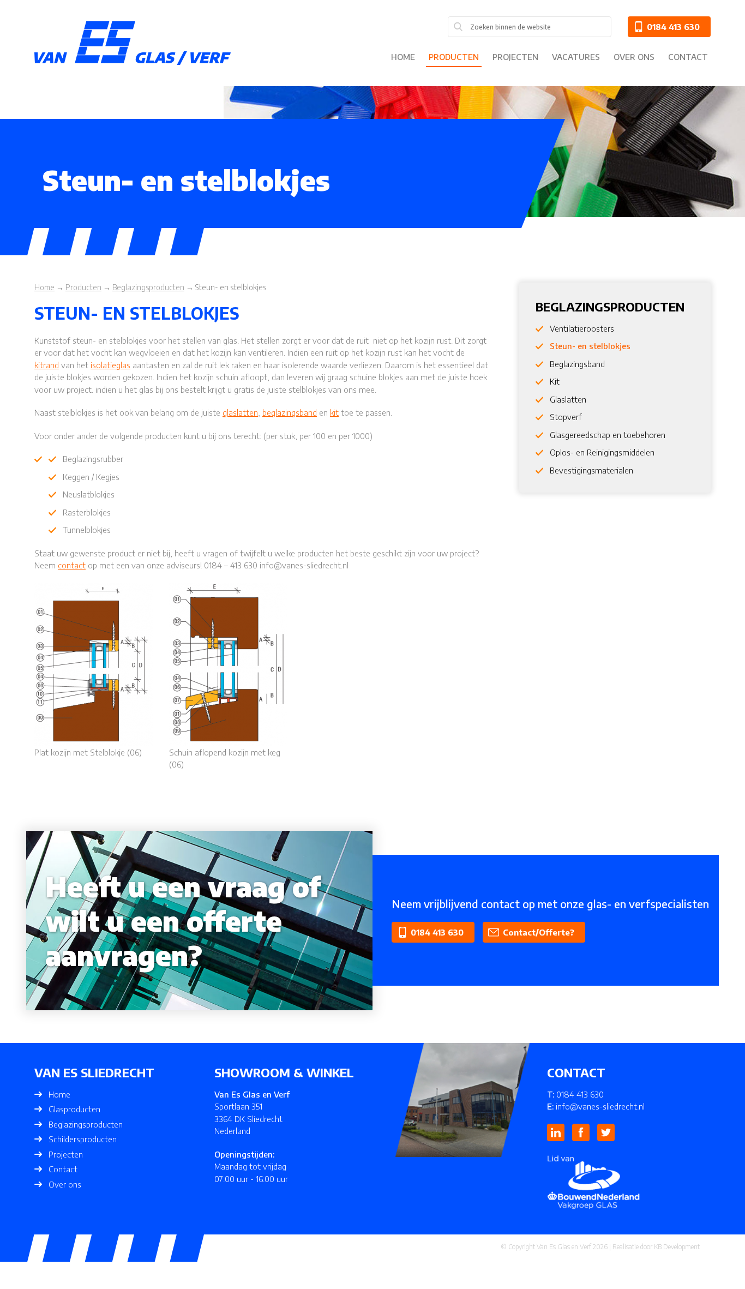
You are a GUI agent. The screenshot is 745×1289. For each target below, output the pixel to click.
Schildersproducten (83, 1139)
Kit (555, 381)
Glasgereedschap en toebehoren (607, 435)
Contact (688, 57)
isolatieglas (110, 365)
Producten (454, 57)
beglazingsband (289, 412)
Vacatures (576, 57)
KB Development (677, 1247)
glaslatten (240, 412)
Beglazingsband (577, 364)
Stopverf (566, 417)
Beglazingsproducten (86, 1124)
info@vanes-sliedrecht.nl (600, 1106)
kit (334, 412)
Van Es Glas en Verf (564, 1247)
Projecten (515, 57)
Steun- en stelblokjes (590, 346)
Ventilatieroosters (582, 328)
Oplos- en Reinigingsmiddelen (602, 452)
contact (72, 565)
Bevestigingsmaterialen (591, 470)
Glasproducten (74, 1109)
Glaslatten (568, 399)
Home (403, 57)
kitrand (46, 365)
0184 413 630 (673, 27)
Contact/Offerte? (538, 932)
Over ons (634, 57)
